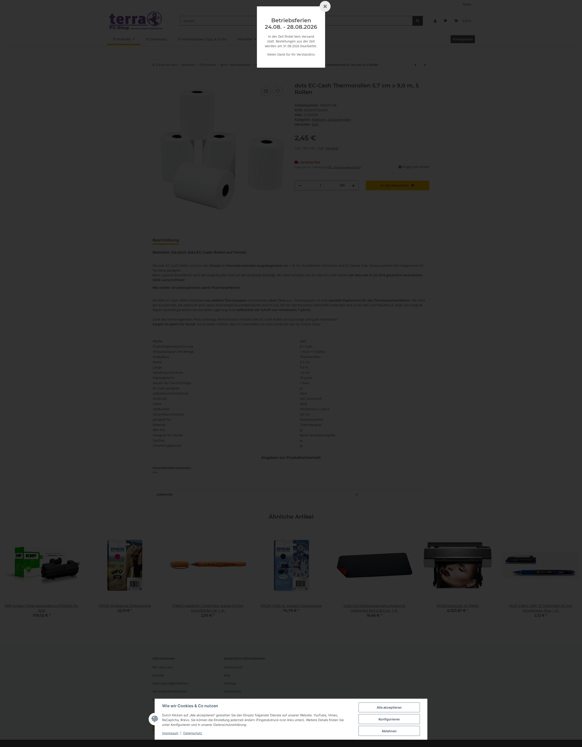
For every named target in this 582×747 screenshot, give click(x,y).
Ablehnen (389, 731)
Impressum (170, 733)
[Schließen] (325, 6)
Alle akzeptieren (389, 707)
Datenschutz (192, 733)
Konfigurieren (389, 719)
